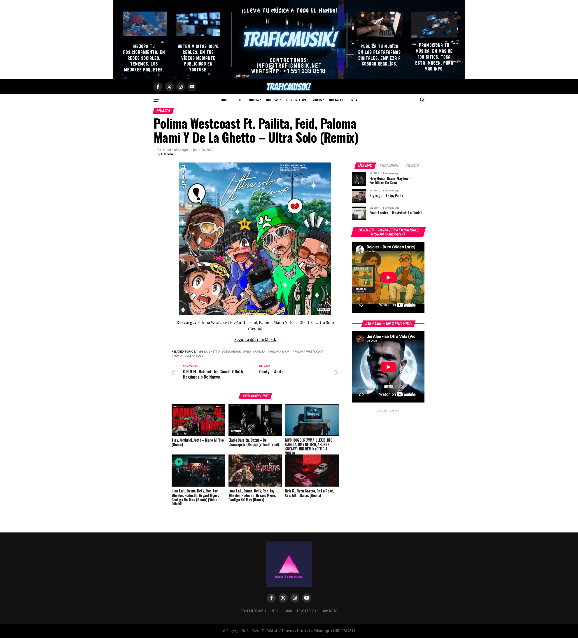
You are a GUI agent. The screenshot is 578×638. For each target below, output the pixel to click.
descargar (232, 351)
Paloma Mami (279, 351)
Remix (177, 355)
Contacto (336, 99)
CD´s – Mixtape (296, 99)
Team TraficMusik (253, 610)
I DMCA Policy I (307, 610)
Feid (248, 351)
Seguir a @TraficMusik (255, 339)
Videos (317, 99)
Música (254, 99)
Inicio (225, 99)
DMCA (353, 99)
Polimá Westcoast (309, 351)
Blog (239, 99)
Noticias (272, 99)
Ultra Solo (194, 355)
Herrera (167, 154)
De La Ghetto (210, 351)
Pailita (260, 351)
